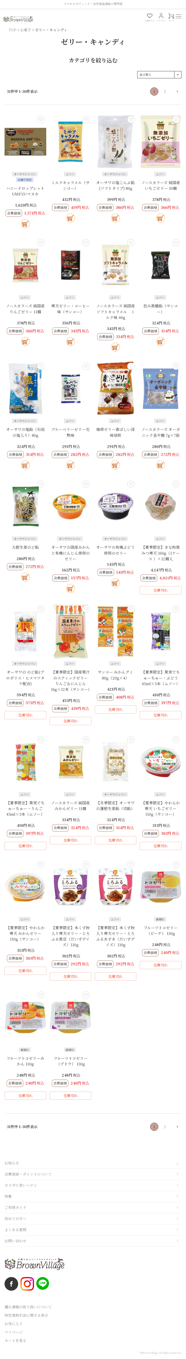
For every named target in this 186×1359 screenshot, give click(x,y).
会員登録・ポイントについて (28, 1174)
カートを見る (15, 1340)
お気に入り (14, 1323)
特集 (8, 1196)
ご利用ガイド (15, 1207)
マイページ (14, 1332)
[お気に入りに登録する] (40, 119)
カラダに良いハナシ (21, 1185)
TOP (12, 29)
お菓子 (25, 29)
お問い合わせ (15, 1240)
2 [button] (165, 91)
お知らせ (12, 1163)
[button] (175, 91)
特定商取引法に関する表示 (26, 1315)
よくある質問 (15, 1229)
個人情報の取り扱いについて (28, 1307)
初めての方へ (15, 1218)
